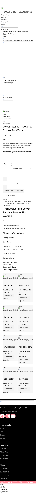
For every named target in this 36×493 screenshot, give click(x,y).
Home (2, 428)
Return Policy (4, 458)
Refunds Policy (4, 455)
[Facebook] (2, 416)
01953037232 (4, 472)
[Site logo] (11, 8)
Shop (2, 432)
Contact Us (3, 478)
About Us (3, 448)
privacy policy (4, 452)
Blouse (2, 435)
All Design (3, 438)
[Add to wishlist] (20, 375)
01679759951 (4, 468)
